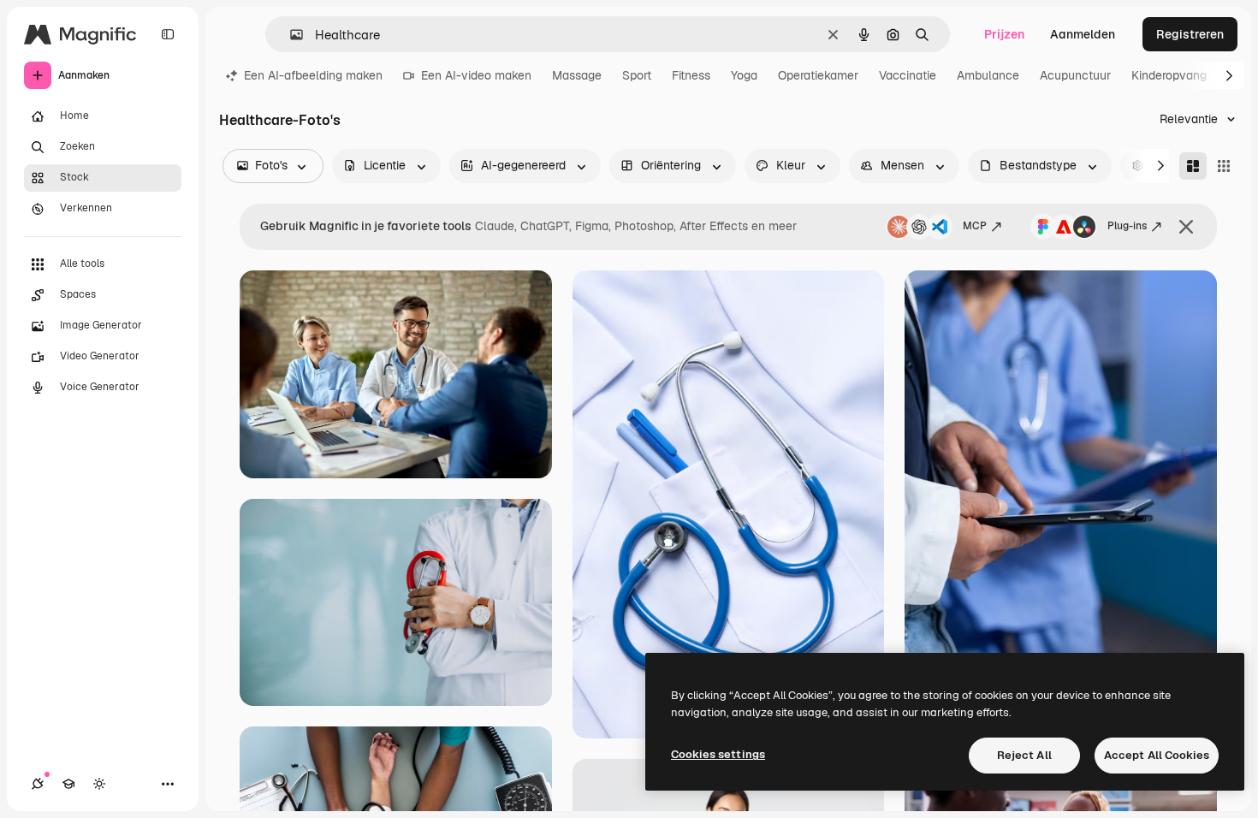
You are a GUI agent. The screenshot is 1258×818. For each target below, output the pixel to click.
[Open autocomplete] (289, 34)
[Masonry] (1193, 166)
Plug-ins (1127, 226)
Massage (577, 75)
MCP (975, 226)
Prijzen (1004, 34)
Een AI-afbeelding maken (313, 75)
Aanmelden (1082, 34)
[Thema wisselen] (99, 783)
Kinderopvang (1169, 75)
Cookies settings (718, 754)
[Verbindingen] (37, 783)
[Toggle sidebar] (167, 34)
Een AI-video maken (476, 75)
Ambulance (988, 75)
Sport (636, 75)
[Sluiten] (1186, 226)
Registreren (1190, 34)
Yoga (744, 75)
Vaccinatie (907, 75)
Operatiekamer (818, 75)
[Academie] (68, 783)
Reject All (1024, 755)
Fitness (691, 75)
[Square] (1223, 166)
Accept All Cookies (1156, 755)
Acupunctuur (1075, 75)
